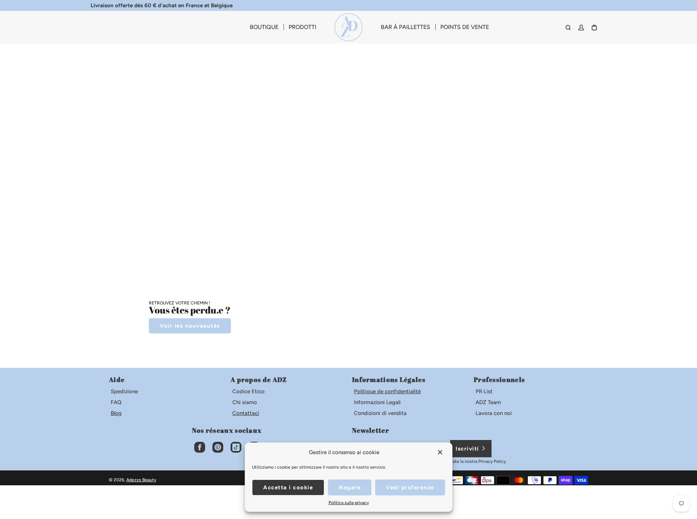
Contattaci (245, 413)
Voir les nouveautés (190, 326)
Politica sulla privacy (349, 502)
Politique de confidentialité (387, 391)
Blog (116, 413)
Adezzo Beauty (141, 479)
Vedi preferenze (410, 487)
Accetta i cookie (288, 487)
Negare (349, 487)
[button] (440, 452)
